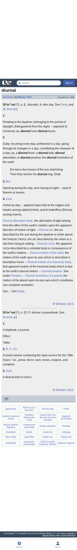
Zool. (9, 198)
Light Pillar (29, 437)
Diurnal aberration (14, 220)
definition (8, 97)
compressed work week (29, 426)
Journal (11, 109)
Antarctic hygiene (66, 443)
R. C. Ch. (12, 349)
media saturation (48, 426)
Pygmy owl (66, 437)
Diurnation (11, 432)
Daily (21, 291)
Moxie (29, 432)
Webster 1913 (25, 97)
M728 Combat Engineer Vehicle (47, 443)
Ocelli (66, 409)
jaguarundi (11, 409)
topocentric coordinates (29, 443)
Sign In (69, 83)
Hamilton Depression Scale (29, 417)
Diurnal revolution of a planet (43, 275)
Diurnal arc (46, 229)
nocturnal (47, 432)
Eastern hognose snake (11, 417)
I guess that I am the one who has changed (48, 417)
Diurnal (7, 317)
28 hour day (48, 409)
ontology (66, 432)
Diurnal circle (46, 243)
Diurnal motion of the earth (47, 252)
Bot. (8, 181)
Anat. (29, 220)
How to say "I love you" (29, 408)
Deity (64, 104)
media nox (48, 437)
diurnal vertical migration (11, 426)
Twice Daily (10, 437)
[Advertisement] (38, 39)
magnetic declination (66, 417)
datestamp (11, 443)
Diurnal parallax (52, 271)
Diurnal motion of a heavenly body (49, 262)
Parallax (16, 275)
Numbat (66, 426)
